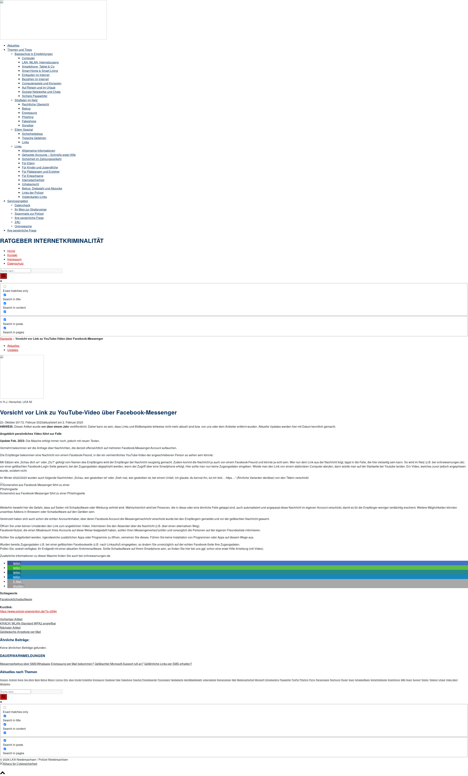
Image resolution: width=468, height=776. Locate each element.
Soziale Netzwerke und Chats (41, 92)
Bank (37, 679)
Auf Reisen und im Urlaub (38, 87)
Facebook (6, 599)
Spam (409, 679)
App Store (29, 679)
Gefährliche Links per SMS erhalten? (168, 664)
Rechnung (335, 679)
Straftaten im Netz (26, 100)
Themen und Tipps (19, 50)
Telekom (433, 679)
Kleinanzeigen (224, 679)
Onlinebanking (272, 679)
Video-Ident (452, 679)
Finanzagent (164, 679)
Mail (234, 679)
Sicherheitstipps (32, 134)
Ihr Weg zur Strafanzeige (31, 209)
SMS (403, 679)
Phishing (27, 117)
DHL (66, 679)
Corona (59, 679)
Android (13, 679)
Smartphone (394, 679)
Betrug (26, 108)
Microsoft (259, 679)
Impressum (14, 259)
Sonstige (27, 125)
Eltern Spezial (24, 129)
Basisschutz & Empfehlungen (34, 54)
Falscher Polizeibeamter (145, 679)
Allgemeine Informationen (38, 150)
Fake (118, 679)
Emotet (78, 679)
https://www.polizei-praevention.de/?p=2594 (28, 611)
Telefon (425, 679)
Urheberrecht (30, 184)
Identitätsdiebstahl (193, 679)
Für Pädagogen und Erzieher (41, 171)
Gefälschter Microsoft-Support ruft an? (119, 664)
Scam (351, 679)
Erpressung (29, 113)
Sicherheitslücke (379, 679)
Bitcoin (51, 679)
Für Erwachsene (32, 176)
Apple (20, 679)
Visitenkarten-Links (34, 197)
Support (417, 679)
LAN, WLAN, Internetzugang (40, 62)
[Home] (53, 38)
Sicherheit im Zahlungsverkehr (42, 159)
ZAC (17, 222)
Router (344, 679)
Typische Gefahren (34, 138)
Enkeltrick (87, 679)
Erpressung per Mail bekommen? (72, 664)
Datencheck (22, 205)
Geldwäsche (177, 679)
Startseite (6, 338)
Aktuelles (13, 45)
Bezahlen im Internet (35, 79)
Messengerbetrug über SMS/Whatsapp (25, 664)
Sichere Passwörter (34, 96)
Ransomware (322, 679)
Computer (28, 58)
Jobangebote (209, 679)
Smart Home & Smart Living (40, 71)
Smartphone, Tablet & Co (38, 66)
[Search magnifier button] (3, 276)
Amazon (4, 679)
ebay (71, 679)
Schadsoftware (22, 599)
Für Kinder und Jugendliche (40, 167)
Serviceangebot (17, 201)
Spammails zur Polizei (29, 213)
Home (11, 251)
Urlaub (442, 679)
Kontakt (12, 255)
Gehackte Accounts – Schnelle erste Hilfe (49, 155)
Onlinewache (23, 226)
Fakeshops (29, 121)
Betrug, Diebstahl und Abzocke (42, 188)
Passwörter (285, 679)
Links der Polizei (33, 192)
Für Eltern (28, 163)
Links (25, 142)
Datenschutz (15, 263)
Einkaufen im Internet (35, 75)
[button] (14, 563)
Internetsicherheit (33, 180)
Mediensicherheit (245, 679)
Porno (312, 679)
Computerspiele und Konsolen (41, 83)
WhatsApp (5, 684)
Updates (12, 350)
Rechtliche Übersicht (35, 104)
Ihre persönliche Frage (29, 218)
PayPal (295, 679)
